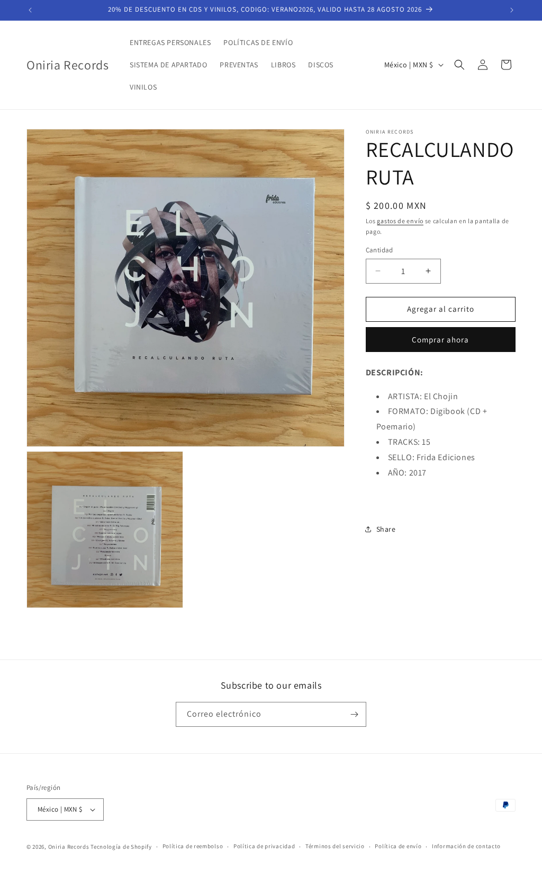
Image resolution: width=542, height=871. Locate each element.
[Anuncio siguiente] (511, 10)
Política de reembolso (192, 846)
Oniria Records (68, 846)
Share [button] (386, 529)
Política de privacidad (264, 846)
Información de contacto (466, 846)
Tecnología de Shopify (121, 846)
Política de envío (398, 846)
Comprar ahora (440, 340)
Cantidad (379, 249)
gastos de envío (400, 221)
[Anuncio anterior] (30, 10)
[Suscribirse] (354, 714)
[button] (459, 64)
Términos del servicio (335, 846)
